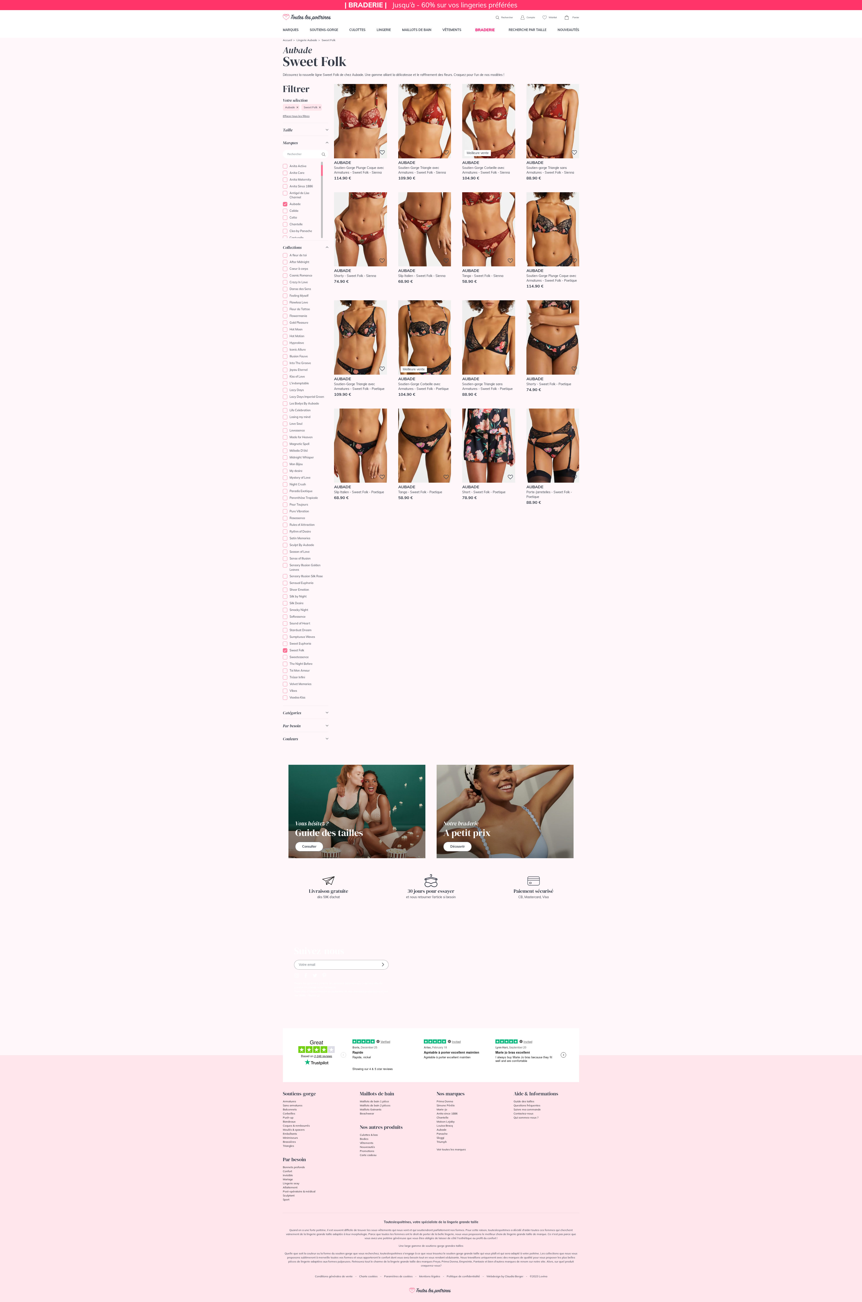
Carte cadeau (368, 1155)
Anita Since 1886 (301, 186)
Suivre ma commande (527, 1109)
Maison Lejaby (446, 1121)
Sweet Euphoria (300, 643)
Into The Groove (300, 363)
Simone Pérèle (446, 1105)
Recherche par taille (527, 30)
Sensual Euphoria (301, 583)
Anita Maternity (300, 179)
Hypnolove (297, 343)
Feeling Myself (299, 295)
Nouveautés (568, 30)
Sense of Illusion (300, 558)
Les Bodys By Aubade (304, 403)
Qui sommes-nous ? (526, 1117)
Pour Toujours (299, 504)
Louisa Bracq (445, 1125)
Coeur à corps (299, 268)
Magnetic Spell (299, 444)
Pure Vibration (299, 511)
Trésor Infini (297, 677)
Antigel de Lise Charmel (299, 195)
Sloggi (440, 1137)
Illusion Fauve (299, 356)
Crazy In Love (299, 282)
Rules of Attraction (302, 524)
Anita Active (298, 166)
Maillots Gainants (370, 1109)
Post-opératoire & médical (299, 1191)
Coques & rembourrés (296, 1125)
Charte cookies (368, 1276)
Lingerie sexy (291, 1183)
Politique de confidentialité (463, 1276)
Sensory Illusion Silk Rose (306, 576)
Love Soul (296, 423)
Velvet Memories (300, 684)
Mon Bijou (296, 464)
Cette (293, 217)
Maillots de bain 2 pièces (375, 1105)
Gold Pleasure (299, 322)
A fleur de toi (298, 255)
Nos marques (451, 1093)
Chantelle (296, 224)
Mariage (288, 1179)
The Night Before (301, 663)
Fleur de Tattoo (300, 309)
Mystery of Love (300, 477)
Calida (294, 210)
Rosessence (297, 518)
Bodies (364, 1139)
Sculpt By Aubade (302, 545)
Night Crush (298, 484)
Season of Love (300, 551)
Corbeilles (289, 1113)
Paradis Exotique (301, 491)
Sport (286, 1199)
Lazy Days (297, 390)
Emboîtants (290, 1133)
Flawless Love (299, 302)
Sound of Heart (300, 623)
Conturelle (296, 237)
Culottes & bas (369, 1134)
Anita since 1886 (447, 1113)
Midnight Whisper (302, 457)
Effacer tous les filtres (296, 116)
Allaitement (290, 1187)
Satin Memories (300, 538)
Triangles (288, 1145)
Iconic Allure (298, 349)
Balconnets (290, 1109)
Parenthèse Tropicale (304, 498)
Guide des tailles (524, 1101)
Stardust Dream (300, 630)
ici (318, 995)
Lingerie (384, 30)
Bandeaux (289, 1121)
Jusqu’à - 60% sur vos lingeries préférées (431, 5)
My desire (296, 471)
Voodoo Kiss (297, 697)
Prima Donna (445, 1101)
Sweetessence (299, 657)
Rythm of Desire (300, 531)
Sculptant (289, 1195)
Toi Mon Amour (300, 670)
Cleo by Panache (301, 231)
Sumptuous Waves (302, 637)
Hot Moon (296, 329)
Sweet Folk (310, 107)
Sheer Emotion (299, 589)
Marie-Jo (442, 1109)
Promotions (367, 1151)
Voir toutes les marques (451, 1149)
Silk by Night (298, 596)
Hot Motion (297, 336)
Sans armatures (292, 1105)
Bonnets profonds (294, 1167)
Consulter (309, 846)
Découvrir (457, 846)
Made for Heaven (301, 437)
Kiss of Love (297, 376)
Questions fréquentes (527, 1105)
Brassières (289, 1141)
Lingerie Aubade (307, 40)
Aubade (290, 107)
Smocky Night (299, 610)
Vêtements (451, 30)
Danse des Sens (300, 289)
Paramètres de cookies (398, 1276)
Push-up (288, 1117)
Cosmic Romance (301, 275)
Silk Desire (296, 603)
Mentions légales (429, 1276)
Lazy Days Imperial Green (307, 396)
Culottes (357, 30)
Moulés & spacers (294, 1129)
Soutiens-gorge (324, 30)
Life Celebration (300, 410)
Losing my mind (300, 417)
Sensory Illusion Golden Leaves (305, 567)
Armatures (289, 1101)
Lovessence (297, 430)
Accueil (287, 40)
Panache (442, 1133)
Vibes (293, 690)
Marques (291, 30)
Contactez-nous (523, 1113)
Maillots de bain (416, 30)
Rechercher (507, 17)
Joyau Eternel (299, 369)
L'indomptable (299, 383)
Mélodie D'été (299, 450)
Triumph (442, 1141)
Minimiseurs (290, 1137)
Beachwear (367, 1113)
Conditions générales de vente (334, 1276)
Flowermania (298, 316)
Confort (287, 1171)
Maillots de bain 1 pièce (374, 1101)
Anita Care (297, 173)
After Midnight (299, 262)
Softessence (298, 616)
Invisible (288, 1175)
